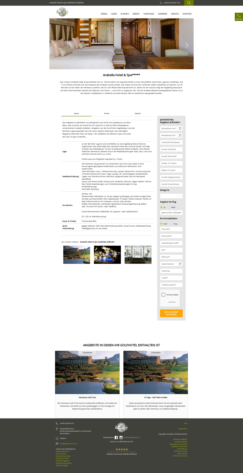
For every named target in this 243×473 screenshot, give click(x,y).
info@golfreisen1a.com (68, 443)
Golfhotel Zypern (181, 442)
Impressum (183, 428)
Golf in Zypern (61, 453)
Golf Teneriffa (182, 453)
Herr (165, 224)
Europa (125, 13)
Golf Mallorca (182, 449)
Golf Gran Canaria (180, 451)
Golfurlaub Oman (62, 451)
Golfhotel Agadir (62, 465)
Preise (106, 113)
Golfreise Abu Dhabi (63, 456)
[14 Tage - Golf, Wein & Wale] (155, 372)
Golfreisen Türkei (62, 458)
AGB (185, 423)
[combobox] (171, 196)
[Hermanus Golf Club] (87, 372)
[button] (56, 43)
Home (76, 113)
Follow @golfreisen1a (132, 437)
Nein (173, 207)
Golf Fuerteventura (180, 456)
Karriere (162, 13)
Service (175, 13)
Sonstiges (149, 13)
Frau (175, 224)
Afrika (104, 13)
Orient (136, 13)
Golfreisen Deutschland (178, 444)
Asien (114, 13)
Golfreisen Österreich (179, 446)
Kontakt (187, 13)
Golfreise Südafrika (180, 439)
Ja (164, 207)
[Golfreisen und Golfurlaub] (62, 12)
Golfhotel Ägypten (62, 461)
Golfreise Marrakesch (64, 463)
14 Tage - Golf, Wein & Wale (155, 397)
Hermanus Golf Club (87, 397)
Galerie (138, 113)
